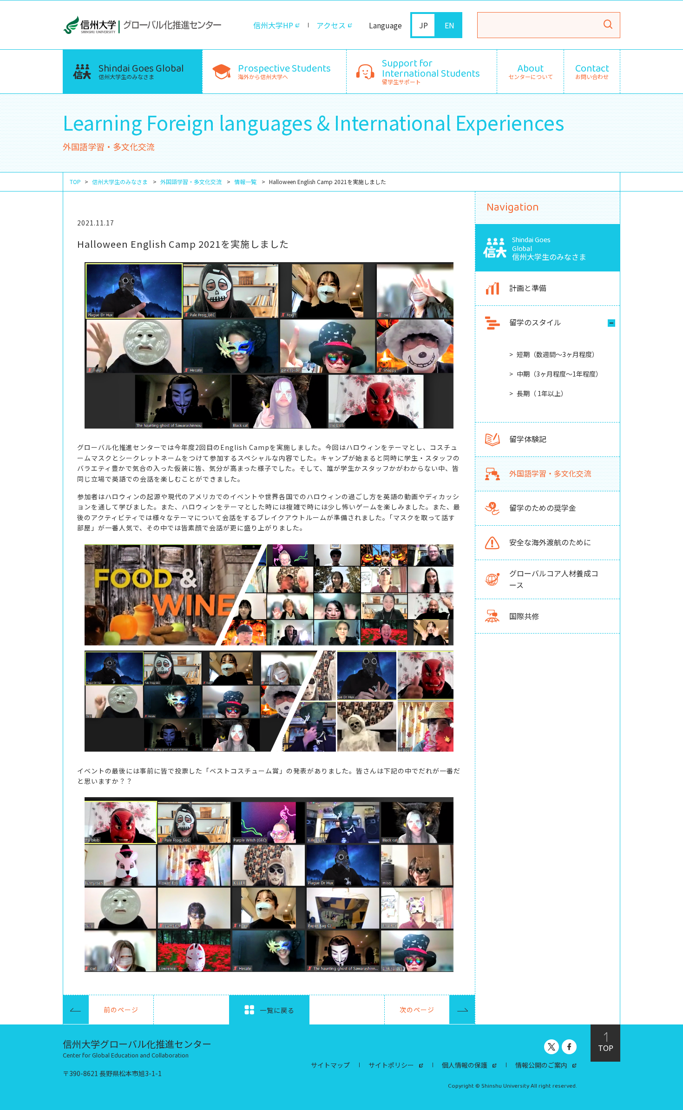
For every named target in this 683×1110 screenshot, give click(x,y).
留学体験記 (527, 439)
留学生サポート (431, 70)
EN (449, 25)
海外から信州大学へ (284, 70)
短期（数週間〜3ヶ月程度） (557, 354)
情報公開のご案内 (541, 1065)
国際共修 (524, 615)
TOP (75, 182)
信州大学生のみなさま (141, 70)
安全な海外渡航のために (550, 542)
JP (423, 25)
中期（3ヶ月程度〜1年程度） (559, 373)
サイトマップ (330, 1065)
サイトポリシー (391, 1065)
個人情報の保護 (464, 1065)
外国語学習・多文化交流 (191, 182)
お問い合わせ (592, 71)
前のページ (121, 1009)
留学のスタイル (535, 322)
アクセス (331, 25)
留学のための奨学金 (542, 508)
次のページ (417, 1009)
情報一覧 (245, 182)
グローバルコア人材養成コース (553, 579)
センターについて (530, 71)
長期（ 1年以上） (542, 393)
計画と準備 (527, 288)
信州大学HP (273, 25)
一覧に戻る (276, 1010)
